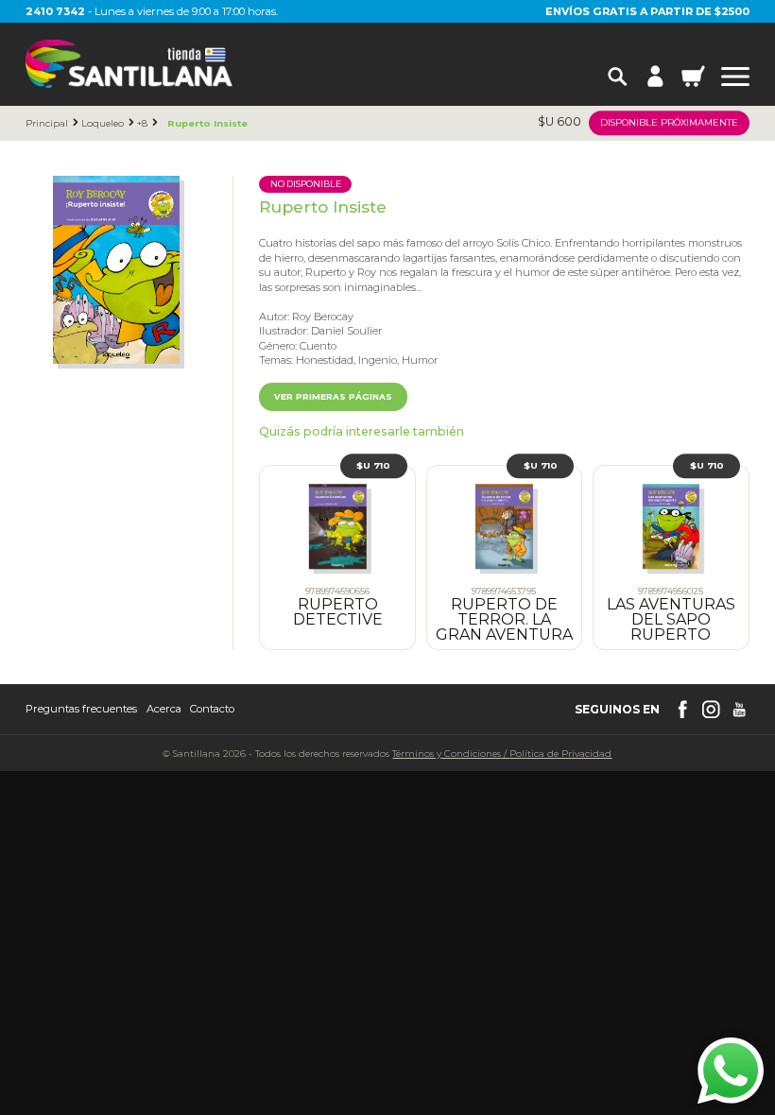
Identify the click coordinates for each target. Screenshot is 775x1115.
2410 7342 (55, 11)
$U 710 (373, 465)
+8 (142, 123)
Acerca (163, 709)
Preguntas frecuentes (81, 709)
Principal (47, 123)
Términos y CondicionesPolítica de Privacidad (501, 753)
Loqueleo (102, 123)
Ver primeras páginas (333, 396)
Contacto (212, 709)
